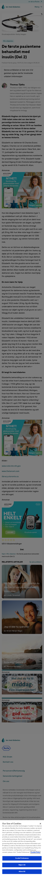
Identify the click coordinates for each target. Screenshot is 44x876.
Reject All (22, 865)
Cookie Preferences (22, 858)
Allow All (22, 872)
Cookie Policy (35, 852)
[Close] (40, 823)
